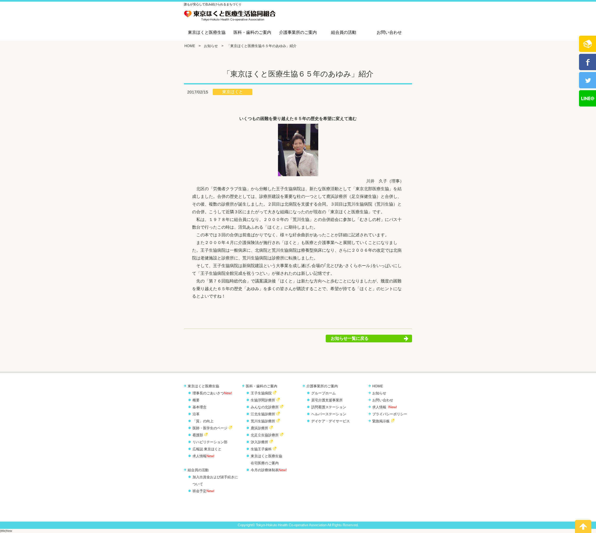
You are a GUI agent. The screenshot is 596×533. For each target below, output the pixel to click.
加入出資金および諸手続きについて (215, 480)
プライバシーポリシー (389, 414)
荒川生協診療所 (263, 421)
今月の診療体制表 (269, 470)
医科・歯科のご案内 (252, 32)
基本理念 (200, 407)
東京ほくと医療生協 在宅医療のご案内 (266, 459)
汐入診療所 (259, 442)
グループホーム (323, 393)
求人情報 (203, 456)
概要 (196, 400)
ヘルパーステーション (328, 414)
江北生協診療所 (263, 414)
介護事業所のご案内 (298, 32)
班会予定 (203, 491)
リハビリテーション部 (210, 442)
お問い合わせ (389, 32)
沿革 (196, 414)
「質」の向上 (203, 421)
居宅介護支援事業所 (327, 400)
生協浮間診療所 (263, 400)
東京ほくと (232, 91)
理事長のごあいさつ (212, 393)
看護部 (198, 435)
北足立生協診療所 (265, 435)
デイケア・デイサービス (330, 421)
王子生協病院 (261, 393)
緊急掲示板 (381, 421)
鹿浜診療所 (259, 428)
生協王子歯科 (261, 449)
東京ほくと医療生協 (207, 32)
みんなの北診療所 (265, 407)
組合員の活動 (343, 32)
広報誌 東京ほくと (207, 449)
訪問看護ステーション (328, 407)
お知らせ (211, 46)
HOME (189, 46)
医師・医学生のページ (210, 428)
